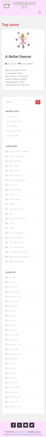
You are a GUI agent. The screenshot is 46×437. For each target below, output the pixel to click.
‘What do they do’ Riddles (19, 151)
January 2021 (13, 339)
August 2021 (13, 306)
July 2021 (11, 311)
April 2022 (12, 282)
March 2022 (13, 287)
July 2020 (11, 363)
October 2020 (13, 349)
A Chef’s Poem (11, 116)
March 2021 (13, 330)
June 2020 (12, 368)
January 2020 (13, 392)
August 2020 (13, 359)
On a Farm (13, 185)
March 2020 (13, 382)
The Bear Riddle (12, 135)
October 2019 (13, 402)
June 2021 (12, 315)
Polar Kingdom (15, 199)
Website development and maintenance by (23, 434)
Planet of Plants (15, 190)
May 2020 (12, 373)
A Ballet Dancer (18, 56)
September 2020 (14, 354)
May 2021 (12, 320)
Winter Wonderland (16, 261)
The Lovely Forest (16, 247)
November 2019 (14, 397)
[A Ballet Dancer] (23, 40)
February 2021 (14, 335)
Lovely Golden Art (21, 432)
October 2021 (13, 301)
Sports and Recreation (17, 218)
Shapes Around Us (16, 209)
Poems (11, 194)
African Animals (15, 161)
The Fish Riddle (12, 126)
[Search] (37, 102)
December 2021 (14, 292)
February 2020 (14, 387)
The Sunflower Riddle (14, 121)
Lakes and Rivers (15, 175)
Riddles (11, 204)
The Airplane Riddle (13, 131)
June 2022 (12, 277)
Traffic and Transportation (19, 257)
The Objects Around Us (18, 252)
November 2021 (14, 296)
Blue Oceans (14, 166)
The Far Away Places (17, 233)
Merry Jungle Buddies (17, 180)
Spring (11, 223)
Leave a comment (26, 64)
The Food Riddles (16, 237)
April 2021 (12, 325)
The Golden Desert (16, 242)
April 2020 (12, 378)
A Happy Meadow (16, 156)
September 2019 (14, 406)
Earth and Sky (14, 170)
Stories (11, 228)
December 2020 (14, 344)
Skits (11, 213)
